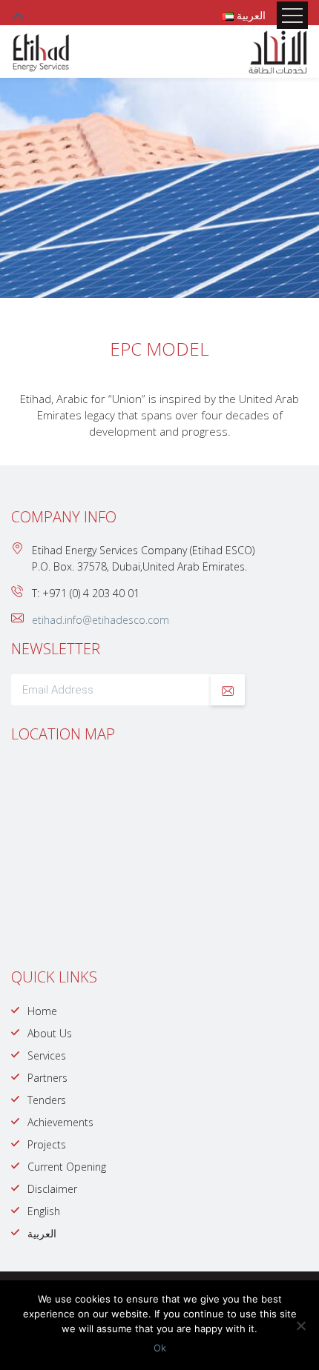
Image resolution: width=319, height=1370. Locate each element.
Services (46, 1055)
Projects (46, 1144)
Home (42, 1011)
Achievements (60, 1122)
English (43, 1211)
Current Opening (66, 1167)
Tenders (46, 1100)
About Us (49, 1033)
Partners (47, 1078)
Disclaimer (52, 1189)
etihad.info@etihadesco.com (100, 620)
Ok (160, 1348)
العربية (41, 1233)
